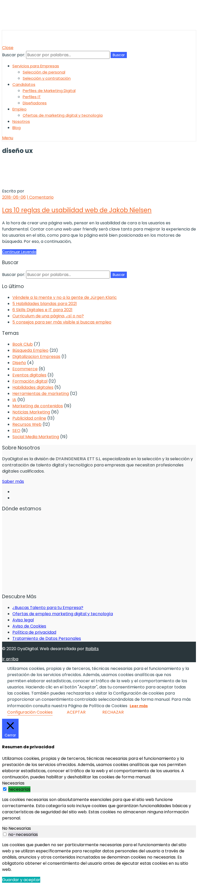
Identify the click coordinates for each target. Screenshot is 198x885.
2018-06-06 (14, 197)
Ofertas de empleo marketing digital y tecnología (62, 614)
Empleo (19, 109)
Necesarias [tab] (13, 783)
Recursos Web (27, 424)
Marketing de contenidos (37, 406)
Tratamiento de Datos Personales (46, 638)
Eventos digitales (29, 375)
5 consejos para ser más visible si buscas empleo (61, 322)
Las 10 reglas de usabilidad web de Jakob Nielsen (77, 210)
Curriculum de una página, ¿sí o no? (48, 316)
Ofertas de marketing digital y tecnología (63, 115)
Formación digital (29, 381)
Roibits (92, 649)
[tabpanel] (99, 809)
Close (7, 48)
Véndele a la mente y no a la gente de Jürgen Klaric (64, 297)
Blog (16, 127)
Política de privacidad (34, 632)
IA (14, 400)
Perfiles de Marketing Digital (49, 90)
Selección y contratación (47, 78)
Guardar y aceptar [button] (21, 880)
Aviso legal (23, 620)
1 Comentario (40, 197)
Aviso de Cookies (29, 626)
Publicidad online (29, 418)
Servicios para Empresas (35, 66)
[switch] (4, 789)
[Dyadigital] (26, 41)
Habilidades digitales (32, 387)
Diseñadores (35, 103)
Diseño (19, 363)
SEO (16, 431)
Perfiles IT (32, 96)
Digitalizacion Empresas (36, 356)
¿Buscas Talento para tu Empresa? (47, 608)
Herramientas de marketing (40, 394)
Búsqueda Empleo (30, 350)
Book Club (22, 344)
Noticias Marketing (31, 412)
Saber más (13, 481)
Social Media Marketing (35, 437)
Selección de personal (44, 72)
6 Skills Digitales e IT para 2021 (42, 310)
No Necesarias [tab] (16, 828)
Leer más (139, 705)
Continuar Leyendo (19, 251)
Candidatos (23, 84)
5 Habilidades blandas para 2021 (44, 304)
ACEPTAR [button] (76, 712)
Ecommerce (25, 369)
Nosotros (21, 121)
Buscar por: (13, 55)
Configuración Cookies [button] (30, 712)
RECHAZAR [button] (113, 712)
